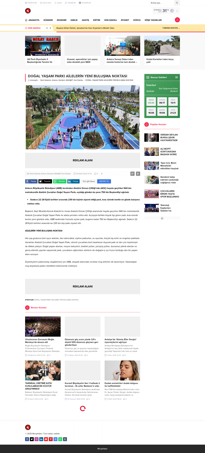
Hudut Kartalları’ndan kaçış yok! (160, 60)
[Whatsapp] (60, 439)
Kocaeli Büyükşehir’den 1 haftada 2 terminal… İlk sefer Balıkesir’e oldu (82, 384)
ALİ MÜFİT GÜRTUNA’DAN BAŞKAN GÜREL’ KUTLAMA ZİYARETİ (168, 154)
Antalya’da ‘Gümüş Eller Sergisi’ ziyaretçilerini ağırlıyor (121, 341)
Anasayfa (34, 80)
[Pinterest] (51, 439)
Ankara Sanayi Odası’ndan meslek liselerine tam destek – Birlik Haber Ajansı (122, 62)
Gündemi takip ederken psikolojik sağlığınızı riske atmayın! (169, 181)
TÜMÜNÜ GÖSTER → (171, 28)
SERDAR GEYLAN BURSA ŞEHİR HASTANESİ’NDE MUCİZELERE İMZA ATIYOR (169, 140)
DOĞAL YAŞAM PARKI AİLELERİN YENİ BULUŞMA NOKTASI (56, 300)
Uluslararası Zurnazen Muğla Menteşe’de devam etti (39, 341)
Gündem (61, 80)
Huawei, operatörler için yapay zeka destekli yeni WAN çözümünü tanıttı (82, 62)
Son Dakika (78, 80)
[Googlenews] (55, 439)
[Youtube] (46, 439)
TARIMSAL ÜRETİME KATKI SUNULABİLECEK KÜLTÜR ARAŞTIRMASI (38, 386)
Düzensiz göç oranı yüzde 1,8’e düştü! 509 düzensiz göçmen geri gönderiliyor (81, 342)
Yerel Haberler (45, 80)
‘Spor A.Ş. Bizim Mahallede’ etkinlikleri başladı (169, 166)
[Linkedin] (41, 439)
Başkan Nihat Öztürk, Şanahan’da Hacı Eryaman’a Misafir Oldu (85, 28)
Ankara (55, 80)
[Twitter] (32, 439)
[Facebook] (27, 439)
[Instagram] (36, 439)
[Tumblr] (65, 439)
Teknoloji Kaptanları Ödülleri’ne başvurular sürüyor (169, 209)
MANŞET (69, 80)
